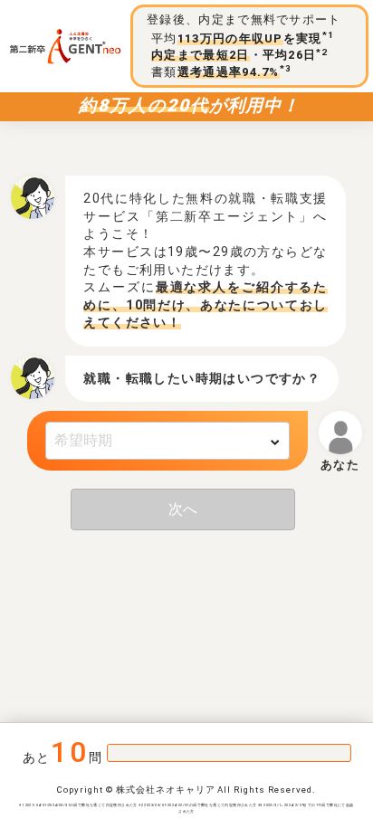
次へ (182, 509)
